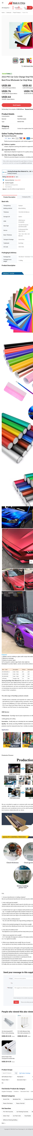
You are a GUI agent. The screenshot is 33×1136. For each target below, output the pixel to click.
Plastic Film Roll (20, 1103)
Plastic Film (25, 12)
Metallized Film (17, 1099)
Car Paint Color (17, 1116)
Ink (2, 1083)
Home (3, 12)
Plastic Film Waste (8, 1103)
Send (16, 1002)
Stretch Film (6, 1099)
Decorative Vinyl (21, 1080)
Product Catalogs (25, 1073)
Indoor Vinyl (6, 1116)
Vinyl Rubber (27, 1116)
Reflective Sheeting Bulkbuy (10, 1120)
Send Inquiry (17, 105)
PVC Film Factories (8, 1111)
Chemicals (8, 12)
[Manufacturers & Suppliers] (16, 3)
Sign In (4, 189)
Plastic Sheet (5, 1080)
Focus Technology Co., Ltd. (21, 1129)
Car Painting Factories (22, 1111)
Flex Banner (20, 1076)
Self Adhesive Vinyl (6, 1076)
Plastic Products (17, 12)
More (3, 1123)
